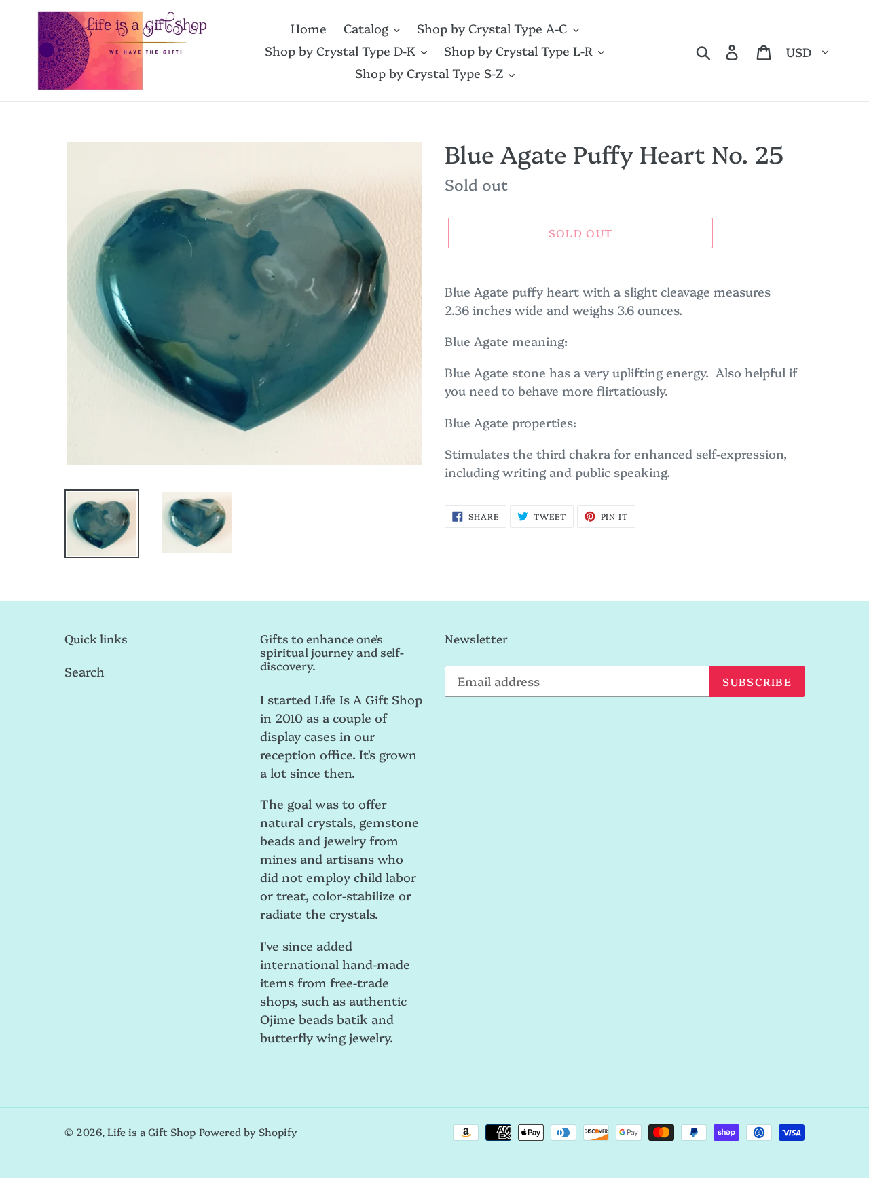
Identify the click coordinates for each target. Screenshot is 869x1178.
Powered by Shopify (248, 1131)
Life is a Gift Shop (151, 1131)
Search (84, 671)
